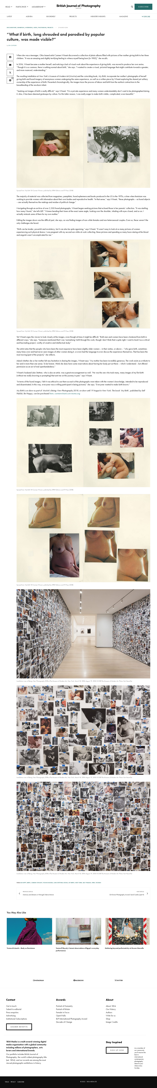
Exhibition (20, 27)
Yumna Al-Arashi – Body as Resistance (21, 948)
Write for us (110, 1015)
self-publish (87, 882)
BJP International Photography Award (71, 1018)
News (35, 27)
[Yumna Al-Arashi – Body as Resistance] (29, 931)
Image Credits (112, 1022)
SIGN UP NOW (117, 1050)
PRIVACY (13, 1082)
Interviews (29, 27)
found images (48, 882)
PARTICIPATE (21, 6)
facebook (79, 980)
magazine (123, 16)
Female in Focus (62, 1012)
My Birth (71, 882)
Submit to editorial (13, 1009)
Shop (108, 1018)
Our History (111, 1009)
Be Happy (23, 882)
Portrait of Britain (63, 1009)
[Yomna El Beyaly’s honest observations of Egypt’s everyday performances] (78, 931)
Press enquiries (12, 1012)
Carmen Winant (36, 882)
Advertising (11, 1015)
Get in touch (11, 1006)
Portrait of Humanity (64, 1006)
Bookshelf (50, 16)
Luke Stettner (58, 882)
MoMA (65, 882)
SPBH (93, 882)
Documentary (11, 27)
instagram (39, 980)
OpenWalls (61, 1015)
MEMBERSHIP (38, 6)
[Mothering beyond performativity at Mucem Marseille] (127, 931)
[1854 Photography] (78, 6)
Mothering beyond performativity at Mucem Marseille (124, 948)
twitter (119, 980)
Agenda (29, 16)
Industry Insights (98, 16)
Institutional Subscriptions (16, 1018)
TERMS (7, 1082)
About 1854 (111, 1006)
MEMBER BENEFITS (19, 1027)
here (51, 393)
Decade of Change (64, 1022)
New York (78, 882)
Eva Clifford (12, 45)
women (98, 882)
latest (9, 16)
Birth (28, 882)
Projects (73, 16)
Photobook (42, 27)
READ (8, 6)
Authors (109, 1012)
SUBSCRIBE (143, 7)
